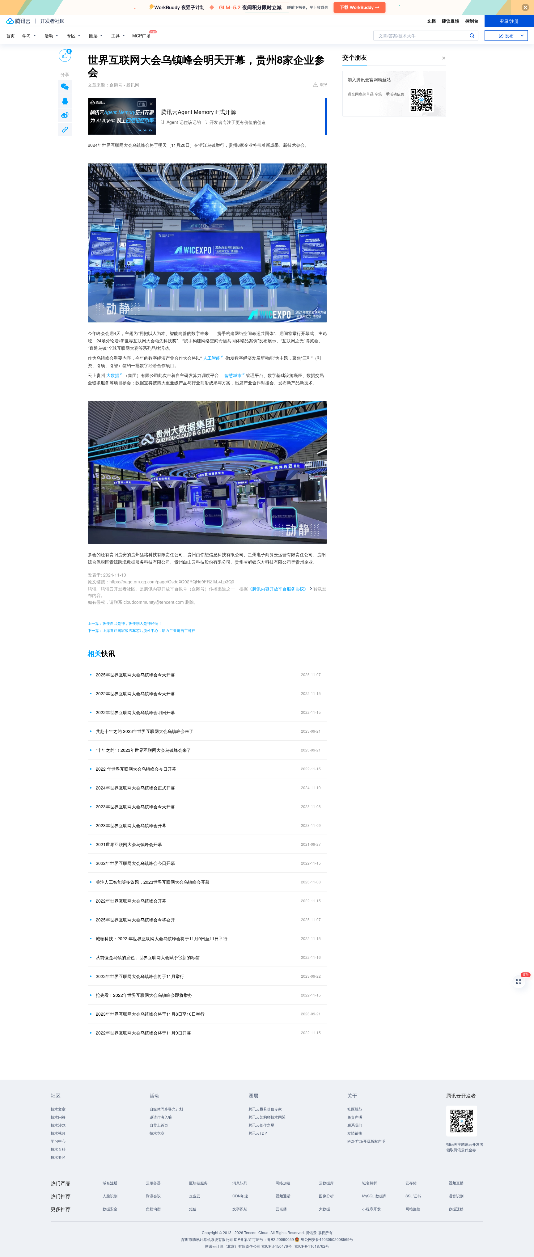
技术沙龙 (58, 1125)
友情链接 (354, 1133)
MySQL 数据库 (374, 1195)
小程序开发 (371, 1208)
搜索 (471, 35)
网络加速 (283, 1182)
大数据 (112, 375)
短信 (193, 1208)
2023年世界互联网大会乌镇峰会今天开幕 (135, 806)
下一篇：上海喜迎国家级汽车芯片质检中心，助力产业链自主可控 (141, 630)
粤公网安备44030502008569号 (327, 1239)
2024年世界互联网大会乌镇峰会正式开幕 (135, 788)
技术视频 (58, 1133)
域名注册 (110, 1182)
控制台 (471, 21)
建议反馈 (450, 21)
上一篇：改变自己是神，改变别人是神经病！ (125, 623)
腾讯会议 (153, 1195)
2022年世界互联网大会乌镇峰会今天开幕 (135, 693)
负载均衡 (153, 1208)
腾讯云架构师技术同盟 (267, 1116)
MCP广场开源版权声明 (366, 1141)
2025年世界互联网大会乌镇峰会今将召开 (135, 919)
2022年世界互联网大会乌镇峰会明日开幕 (135, 712)
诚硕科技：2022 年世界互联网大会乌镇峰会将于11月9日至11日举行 (161, 938)
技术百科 (58, 1149)
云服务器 (153, 1182)
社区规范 (354, 1108)
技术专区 (58, 1157)
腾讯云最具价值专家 (265, 1108)
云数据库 (326, 1182)
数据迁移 (456, 1208)
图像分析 (326, 1195)
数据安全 (110, 1208)
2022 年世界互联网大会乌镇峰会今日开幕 (136, 769)
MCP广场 (141, 35)
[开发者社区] (52, 21)
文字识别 (239, 1208)
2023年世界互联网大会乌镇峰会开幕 (131, 825)
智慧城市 (233, 375)
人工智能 (211, 358)
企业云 (194, 1195)
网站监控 (412, 1208)
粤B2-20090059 (281, 1239)
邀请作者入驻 (161, 1116)
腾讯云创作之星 (261, 1125)
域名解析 (369, 1182)
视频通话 (283, 1195)
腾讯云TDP (257, 1133)
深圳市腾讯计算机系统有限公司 (207, 1239)
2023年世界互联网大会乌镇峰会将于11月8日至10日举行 (150, 1014)
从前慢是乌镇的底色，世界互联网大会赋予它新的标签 (148, 957)
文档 (431, 21)
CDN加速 (240, 1195)
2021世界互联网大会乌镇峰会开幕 (129, 844)
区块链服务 (198, 1182)
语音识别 (456, 1195)
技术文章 (58, 1108)
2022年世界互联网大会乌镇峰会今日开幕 (135, 863)
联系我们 (354, 1125)
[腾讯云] (18, 21)
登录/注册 (509, 21)
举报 (323, 84)
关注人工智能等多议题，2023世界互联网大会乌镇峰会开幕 (153, 882)
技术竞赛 (157, 1133)
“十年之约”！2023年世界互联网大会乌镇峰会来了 (143, 750)
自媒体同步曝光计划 (166, 1108)
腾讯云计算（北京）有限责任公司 (233, 1246)
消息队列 (239, 1182)
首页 (10, 35)
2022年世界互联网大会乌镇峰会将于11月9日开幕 (143, 1033)
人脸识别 (110, 1195)
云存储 (411, 1182)
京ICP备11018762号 (312, 1246)
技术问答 (58, 1116)
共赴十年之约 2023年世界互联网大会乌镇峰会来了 (144, 731)
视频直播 (456, 1182)
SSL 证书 (413, 1195)
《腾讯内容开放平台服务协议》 (278, 589)
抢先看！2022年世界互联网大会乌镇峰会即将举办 (144, 995)
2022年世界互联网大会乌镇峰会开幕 (131, 901)
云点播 (281, 1208)
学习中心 (58, 1141)
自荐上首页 (159, 1125)
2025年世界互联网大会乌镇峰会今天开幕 (135, 674)
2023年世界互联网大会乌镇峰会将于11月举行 (140, 976)
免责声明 (354, 1116)
